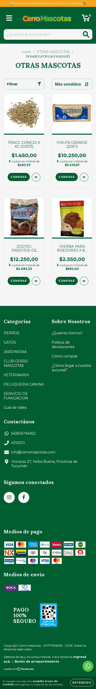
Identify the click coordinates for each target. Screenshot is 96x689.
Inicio (26, 52)
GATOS (10, 342)
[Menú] (9, 18)
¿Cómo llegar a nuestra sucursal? (71, 367)
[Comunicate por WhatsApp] (88, 666)
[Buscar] (86, 34)
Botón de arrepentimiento (37, 661)
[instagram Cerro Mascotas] (9, 497)
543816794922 (23, 433)
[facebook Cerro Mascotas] (23, 497)
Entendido (81, 682)
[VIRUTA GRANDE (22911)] (84, 177)
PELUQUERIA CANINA (24, 384)
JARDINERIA (15, 352)
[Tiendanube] (19, 669)
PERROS (11, 333)
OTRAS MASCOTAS (53, 52)
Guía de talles (15, 407)
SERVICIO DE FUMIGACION (16, 395)
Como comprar (65, 356)
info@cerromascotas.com (33, 452)
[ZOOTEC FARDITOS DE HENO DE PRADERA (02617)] (36, 281)
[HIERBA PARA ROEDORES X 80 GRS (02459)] (84, 281)
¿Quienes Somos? (67, 333)
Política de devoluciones (63, 344)
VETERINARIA (16, 375)
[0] (86, 19)
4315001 (18, 443)
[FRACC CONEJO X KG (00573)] (36, 177)
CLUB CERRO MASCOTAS (16, 363)
